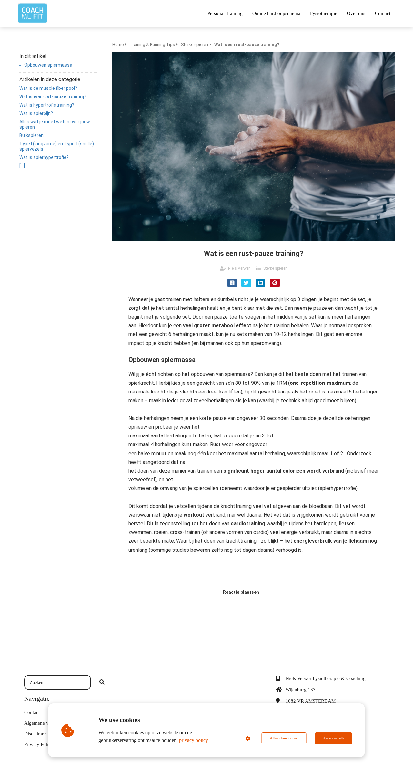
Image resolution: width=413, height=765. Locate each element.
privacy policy (193, 740)
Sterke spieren (275, 268)
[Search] (101, 682)
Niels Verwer (239, 268)
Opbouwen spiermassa (48, 65)
